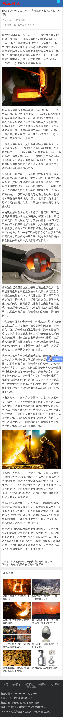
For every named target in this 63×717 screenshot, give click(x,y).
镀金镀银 (55, 684)
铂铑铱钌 (42, 684)
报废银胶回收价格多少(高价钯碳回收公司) (32, 561)
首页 (5, 684)
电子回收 (31, 687)
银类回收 (29, 684)
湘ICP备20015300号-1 (21, 698)
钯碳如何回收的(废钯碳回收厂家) (27, 564)
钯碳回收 (16, 684)
